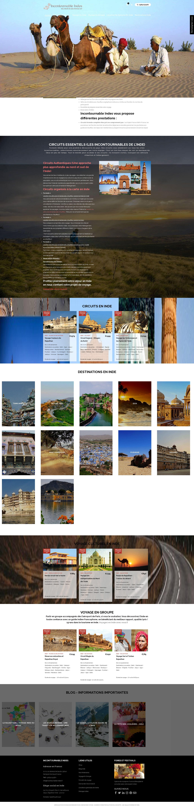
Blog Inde (82, 769)
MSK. (138, 805)
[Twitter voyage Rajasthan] (119, 793)
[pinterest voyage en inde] (130, 793)
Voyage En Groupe (85, 776)
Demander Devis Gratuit (87, 784)
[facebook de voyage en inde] (116, 793)
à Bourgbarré (138, 781)
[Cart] (127, 5)
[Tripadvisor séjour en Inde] (135, 793)
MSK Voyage (90, 805)
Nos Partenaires (84, 772)
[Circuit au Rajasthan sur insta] (127, 793)
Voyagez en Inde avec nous (112, 622)
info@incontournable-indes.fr (53, 781)
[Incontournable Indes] (63, 7)
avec (122, 784)
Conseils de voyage (85, 780)
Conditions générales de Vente (89, 787)
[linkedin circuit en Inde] (123, 793)
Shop (80, 765)
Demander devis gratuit (55, 289)
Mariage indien (84, 791)
